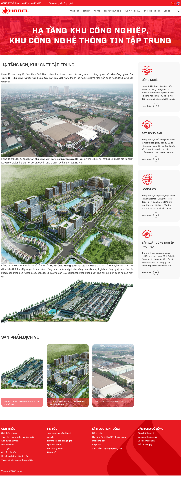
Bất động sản (152, 133)
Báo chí (50, 437)
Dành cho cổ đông (152, 11)
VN (173, 3)
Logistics (149, 189)
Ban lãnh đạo (7, 444)
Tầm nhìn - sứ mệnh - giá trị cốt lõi (17, 437)
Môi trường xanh (55, 448)
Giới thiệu (85, 11)
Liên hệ (167, 11)
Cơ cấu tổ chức (8, 452)
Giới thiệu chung (9, 433)
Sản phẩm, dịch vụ (132, 11)
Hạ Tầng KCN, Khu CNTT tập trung (109, 437)
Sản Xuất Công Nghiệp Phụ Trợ (107, 448)
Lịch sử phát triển (10, 440)
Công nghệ (150, 80)
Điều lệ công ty (145, 444)
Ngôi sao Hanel (54, 444)
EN (178, 3)
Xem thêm (147, 106)
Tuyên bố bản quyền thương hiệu (17, 460)
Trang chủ (74, 11)
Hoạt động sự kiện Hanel (59, 433)
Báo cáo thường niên (148, 437)
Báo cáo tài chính (146, 440)
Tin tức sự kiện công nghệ (59, 440)
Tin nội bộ (51, 452)
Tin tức (97, 11)
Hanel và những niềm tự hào (14, 456)
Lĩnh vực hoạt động (113, 11)
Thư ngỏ (5, 448)
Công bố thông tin (146, 433)
